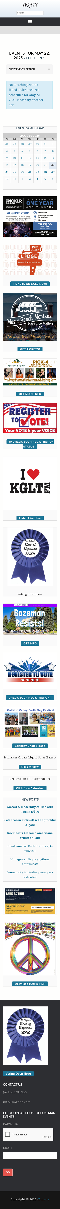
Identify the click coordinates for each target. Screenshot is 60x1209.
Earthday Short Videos (30, 746)
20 (37, 164)
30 (37, 143)
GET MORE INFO (30, 394)
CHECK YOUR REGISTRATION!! (30, 698)
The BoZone (30, 5)
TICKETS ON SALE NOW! (30, 284)
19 (29, 164)
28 (22, 143)
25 (22, 171)
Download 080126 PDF (30, 984)
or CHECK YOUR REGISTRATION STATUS (31, 444)
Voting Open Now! (18, 1074)
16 (7, 164)
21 (45, 164)
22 (52, 164)
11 (22, 157)
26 (6, 143)
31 (45, 143)
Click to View (30, 767)
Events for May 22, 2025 (29, 55)
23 (6, 171)
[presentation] (28, 1134)
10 (14, 157)
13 (37, 157)
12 (29, 157)
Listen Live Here (30, 518)
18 (22, 164)
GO (8, 1172)
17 (14, 164)
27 (14, 143)
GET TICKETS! (30, 349)
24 (14, 171)
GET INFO (30, 643)
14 (45, 157)
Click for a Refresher (30, 788)
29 (30, 143)
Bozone (43, 1199)
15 (52, 157)
